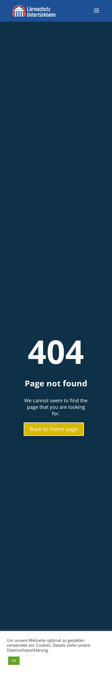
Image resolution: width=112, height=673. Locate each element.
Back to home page (54, 429)
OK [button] (13, 660)
